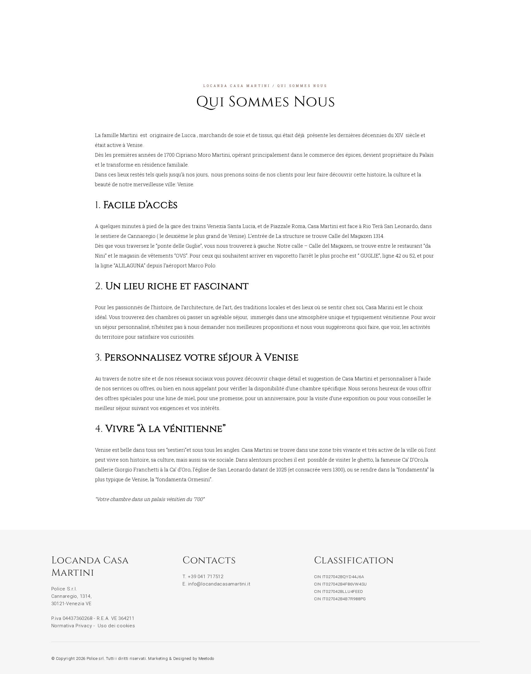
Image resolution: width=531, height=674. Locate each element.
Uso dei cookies (116, 626)
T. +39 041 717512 (203, 576)
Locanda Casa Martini (236, 86)
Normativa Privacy (71, 626)
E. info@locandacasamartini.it (216, 584)
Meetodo (206, 658)
